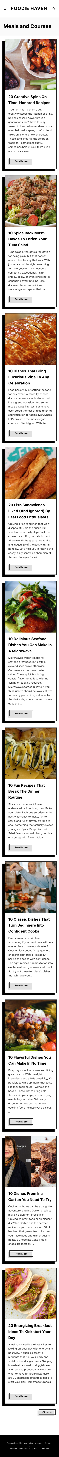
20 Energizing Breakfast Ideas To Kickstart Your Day (30, 1331)
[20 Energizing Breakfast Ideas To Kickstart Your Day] (30, 1293)
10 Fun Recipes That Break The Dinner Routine (26, 791)
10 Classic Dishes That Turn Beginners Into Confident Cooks (29, 925)
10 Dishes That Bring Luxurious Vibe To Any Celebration (28, 377)
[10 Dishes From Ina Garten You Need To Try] (30, 1161)
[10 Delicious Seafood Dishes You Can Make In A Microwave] (30, 607)
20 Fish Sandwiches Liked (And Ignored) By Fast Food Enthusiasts (29, 511)
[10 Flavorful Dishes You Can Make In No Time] (30, 1025)
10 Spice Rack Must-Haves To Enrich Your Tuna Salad (27, 239)
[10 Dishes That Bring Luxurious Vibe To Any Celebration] (30, 339)
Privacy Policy (26, 1443)
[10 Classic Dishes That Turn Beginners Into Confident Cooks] (30, 887)
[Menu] (4, 9)
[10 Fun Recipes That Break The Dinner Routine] (30, 753)
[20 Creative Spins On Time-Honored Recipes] (30, 64)
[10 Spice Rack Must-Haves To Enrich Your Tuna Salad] (30, 201)
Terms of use (12, 1443)
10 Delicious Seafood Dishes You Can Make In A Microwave (30, 645)
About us (38, 1443)
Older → (47, 1412)
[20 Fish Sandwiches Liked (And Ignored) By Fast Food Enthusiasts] (30, 473)
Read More (24, 162)
